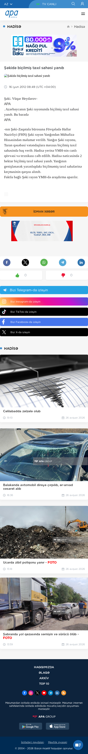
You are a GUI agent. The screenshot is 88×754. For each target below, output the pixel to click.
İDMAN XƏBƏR (44, 211)
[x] (37, 693)
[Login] (82, 4)
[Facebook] (24, 693)
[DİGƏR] (82, 14)
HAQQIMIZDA (44, 667)
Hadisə (79, 27)
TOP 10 (44, 683)
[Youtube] (44, 693)
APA (7, 104)
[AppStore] (57, 726)
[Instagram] (30, 693)
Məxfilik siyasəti (57, 742)
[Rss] (63, 693)
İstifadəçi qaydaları (32, 742)
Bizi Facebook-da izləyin (25, 322)
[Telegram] (50, 693)
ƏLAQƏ (44, 672)
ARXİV (44, 678)
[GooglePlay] (30, 726)
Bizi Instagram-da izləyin (25, 301)
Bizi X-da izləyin (20, 332)
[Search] (73, 4)
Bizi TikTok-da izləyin (23, 311)
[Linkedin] (57, 693)
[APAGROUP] (44, 717)
